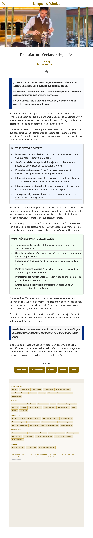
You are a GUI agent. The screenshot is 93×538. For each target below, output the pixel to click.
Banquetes (21, 369)
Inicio (74, 369)
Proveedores (37, 369)
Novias (51, 369)
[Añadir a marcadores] (46, 71)
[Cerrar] (3, 3)
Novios (63, 369)
